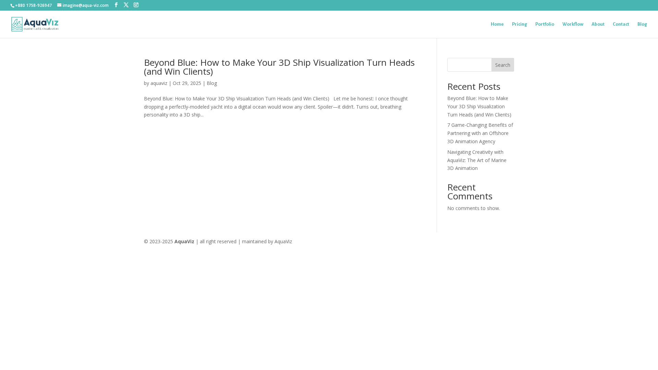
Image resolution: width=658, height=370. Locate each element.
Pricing (519, 24)
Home (497, 24)
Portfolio (544, 24)
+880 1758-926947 (33, 5)
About (598, 24)
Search (502, 65)
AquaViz (184, 241)
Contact (621, 24)
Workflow (572, 24)
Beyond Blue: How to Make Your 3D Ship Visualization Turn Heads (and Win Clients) (279, 66)
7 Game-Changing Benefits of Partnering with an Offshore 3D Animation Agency (480, 133)
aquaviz (158, 83)
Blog (642, 24)
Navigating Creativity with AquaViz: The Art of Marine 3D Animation (477, 160)
